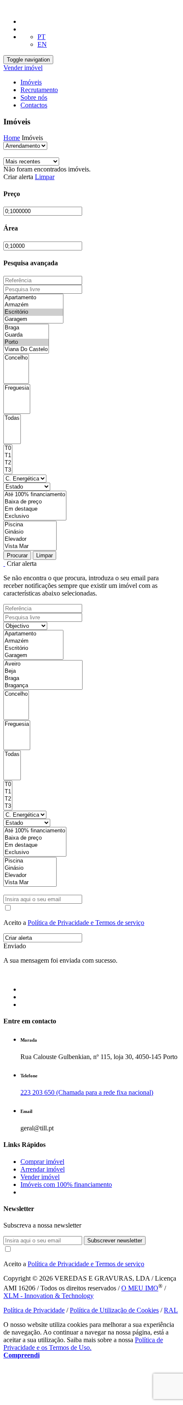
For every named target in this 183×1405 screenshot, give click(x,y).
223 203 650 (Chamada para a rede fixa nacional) (86, 1092)
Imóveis (31, 82)
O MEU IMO (139, 1288)
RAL (171, 1310)
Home (11, 137)
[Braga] (26, 328)
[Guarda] (26, 335)
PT (41, 36)
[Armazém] (33, 305)
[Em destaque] (35, 509)
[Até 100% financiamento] (35, 494)
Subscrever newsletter (114, 1240)
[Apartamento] (33, 297)
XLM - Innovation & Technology (48, 1295)
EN (42, 44)
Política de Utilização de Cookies (114, 1310)
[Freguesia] (17, 388)
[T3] (8, 470)
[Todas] (12, 418)
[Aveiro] (43, 664)
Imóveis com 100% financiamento (66, 1184)
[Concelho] (16, 358)
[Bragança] (43, 685)
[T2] (8, 462)
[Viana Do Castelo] (26, 349)
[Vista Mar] (30, 546)
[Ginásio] (30, 532)
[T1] (8, 455)
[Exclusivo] (35, 516)
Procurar (17, 555)
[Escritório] (33, 312)
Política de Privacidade (34, 1310)
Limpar (44, 176)
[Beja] (43, 671)
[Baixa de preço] (35, 502)
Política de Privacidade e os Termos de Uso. (83, 1343)
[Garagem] (33, 319)
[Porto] (26, 342)
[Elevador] (30, 539)
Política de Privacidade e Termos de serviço (86, 922)
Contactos (33, 105)
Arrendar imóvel (42, 1169)
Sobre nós (33, 97)
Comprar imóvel (42, 1161)
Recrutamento (39, 89)
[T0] (8, 448)
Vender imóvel (23, 67)
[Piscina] (30, 524)
